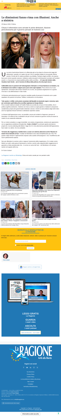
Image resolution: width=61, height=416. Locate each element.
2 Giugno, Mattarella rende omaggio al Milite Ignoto (44, 219)
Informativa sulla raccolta (30, 414)
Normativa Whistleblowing (30, 386)
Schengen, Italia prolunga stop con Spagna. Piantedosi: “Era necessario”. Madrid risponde (49, 5)
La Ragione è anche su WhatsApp (11, 155)
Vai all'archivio (30, 371)
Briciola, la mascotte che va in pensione (11, 190)
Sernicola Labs (38, 409)
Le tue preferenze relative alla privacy (30, 379)
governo (8, 160)
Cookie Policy (30, 376)
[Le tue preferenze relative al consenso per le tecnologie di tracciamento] (58, 413)
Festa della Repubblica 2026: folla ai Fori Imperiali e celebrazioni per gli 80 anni (46, 191)
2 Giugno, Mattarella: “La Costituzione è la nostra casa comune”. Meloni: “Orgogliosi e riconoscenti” (14, 219)
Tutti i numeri (30, 381)
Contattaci (30, 384)
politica (14, 160)
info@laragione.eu (19, 399)
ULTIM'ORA (8, 5)
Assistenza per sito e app (12, 403)
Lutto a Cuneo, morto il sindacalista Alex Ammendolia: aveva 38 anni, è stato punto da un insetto (26, 5)
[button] (2, 1)
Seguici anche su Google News (31, 267)
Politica (14, 24)
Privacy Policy (30, 374)
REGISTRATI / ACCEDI (30, 333)
